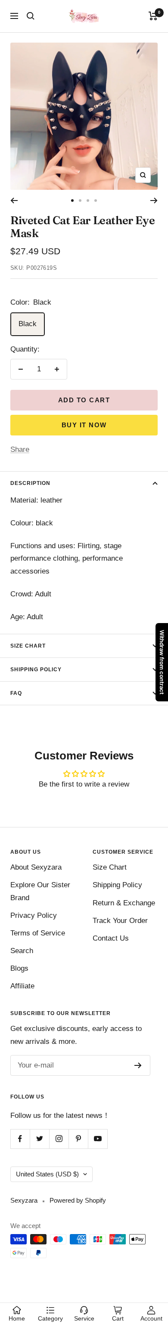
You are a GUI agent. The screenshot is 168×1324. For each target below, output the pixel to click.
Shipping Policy (36, 670)
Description (30, 483)
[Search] (30, 16)
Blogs (19, 968)
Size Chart (28, 646)
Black (28, 324)
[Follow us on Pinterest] (78, 1138)
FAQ (16, 693)
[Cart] (153, 16)
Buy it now (84, 425)
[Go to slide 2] (80, 200)
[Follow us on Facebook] (20, 1138)
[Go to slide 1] (72, 200)
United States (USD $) (47, 1174)
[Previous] (14, 201)
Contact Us (111, 938)
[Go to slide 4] (95, 200)
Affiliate (22, 986)
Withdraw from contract (162, 662)
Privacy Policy (33, 915)
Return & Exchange (124, 903)
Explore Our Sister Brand (40, 891)
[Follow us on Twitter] (39, 1138)
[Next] (154, 201)
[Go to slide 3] (88, 200)
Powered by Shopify (78, 1200)
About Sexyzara (36, 867)
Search (21, 951)
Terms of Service (37, 933)
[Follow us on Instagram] (58, 1138)
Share (19, 449)
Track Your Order (120, 921)
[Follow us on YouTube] (97, 1138)
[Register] (138, 1065)
